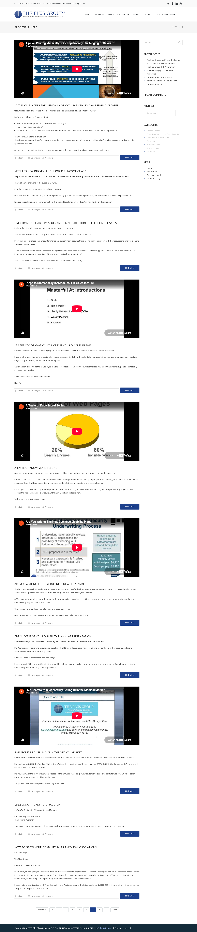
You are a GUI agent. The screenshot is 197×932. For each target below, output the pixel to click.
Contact (147, 14)
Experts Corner (153, 130)
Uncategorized (37, 158)
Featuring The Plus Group (158, 137)
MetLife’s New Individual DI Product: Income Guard (50, 171)
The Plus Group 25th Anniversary (161, 67)
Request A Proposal (165, 14)
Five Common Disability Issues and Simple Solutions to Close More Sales (65, 223)
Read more (129, 157)
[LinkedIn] (176, 3)
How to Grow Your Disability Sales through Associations (55, 847)
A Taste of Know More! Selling (35, 468)
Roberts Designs (105, 928)
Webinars (49, 158)
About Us (99, 14)
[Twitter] (168, 3)
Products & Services (118, 14)
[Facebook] (172, 3)
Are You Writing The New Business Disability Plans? (50, 584)
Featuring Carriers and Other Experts (163, 134)
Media (136, 14)
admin (20, 158)
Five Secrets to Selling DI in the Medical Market (48, 752)
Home (88, 14)
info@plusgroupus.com (75, 3)
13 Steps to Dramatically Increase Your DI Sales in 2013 (52, 345)
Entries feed (152, 171)
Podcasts (151, 141)
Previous (42, 909)
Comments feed (154, 175)
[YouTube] (180, 3)
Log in (149, 168)
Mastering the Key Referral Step (37, 804)
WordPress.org (153, 178)
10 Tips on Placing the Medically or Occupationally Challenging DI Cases (66, 105)
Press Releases (153, 144)
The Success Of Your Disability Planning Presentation (52, 636)
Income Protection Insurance (159, 77)
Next (115, 909)
